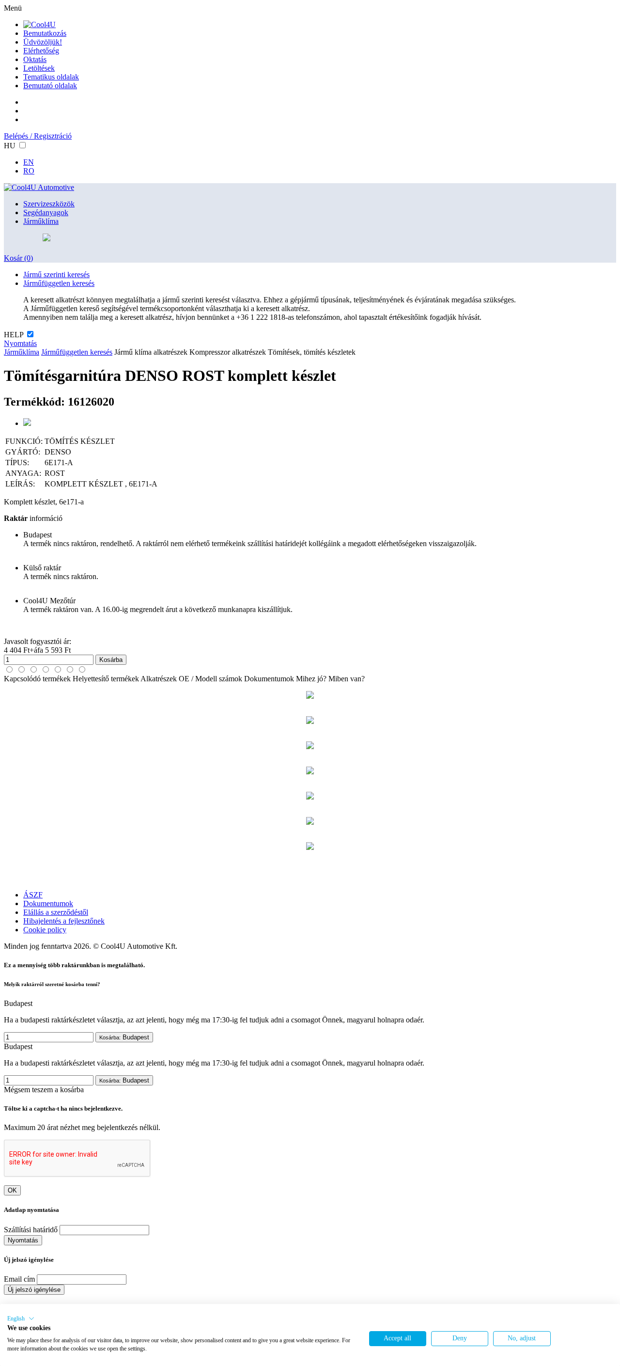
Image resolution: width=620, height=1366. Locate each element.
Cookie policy (44, 930)
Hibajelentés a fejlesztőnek (64, 921)
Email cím (19, 1279)
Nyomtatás (20, 343)
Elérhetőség (41, 51)
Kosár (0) (18, 258)
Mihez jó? (311, 679)
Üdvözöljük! (42, 42)
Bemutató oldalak (50, 85)
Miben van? (346, 679)
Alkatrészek (158, 679)
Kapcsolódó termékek (37, 679)
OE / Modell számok (210, 679)
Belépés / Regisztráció (38, 136)
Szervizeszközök (49, 204)
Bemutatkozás (44, 33)
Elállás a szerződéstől (55, 912)
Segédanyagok (45, 212)
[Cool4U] (39, 24)
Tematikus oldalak (51, 77)
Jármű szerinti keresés (56, 274)
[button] (20, 1318)
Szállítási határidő (31, 1229)
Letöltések (39, 68)
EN (28, 162)
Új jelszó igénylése (34, 1289)
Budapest (124, 1037)
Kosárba (111, 659)
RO (28, 171)
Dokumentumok (269, 679)
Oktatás (34, 59)
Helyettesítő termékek (106, 679)
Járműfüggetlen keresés (58, 283)
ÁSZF (33, 895)
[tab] (9, 669)
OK (12, 1190)
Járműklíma (41, 221)
